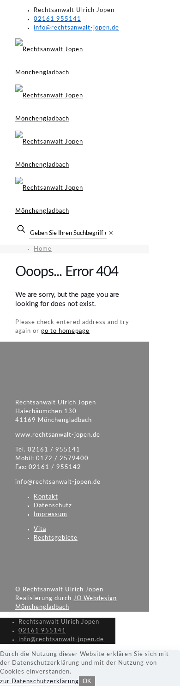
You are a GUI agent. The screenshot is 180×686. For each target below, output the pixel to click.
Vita (40, 529)
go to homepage (65, 331)
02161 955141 (57, 19)
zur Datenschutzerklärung (39, 682)
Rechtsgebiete (56, 538)
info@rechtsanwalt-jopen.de (76, 28)
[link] (111, 233)
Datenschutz (53, 506)
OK (87, 681)
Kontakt (46, 497)
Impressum (50, 514)
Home (43, 249)
